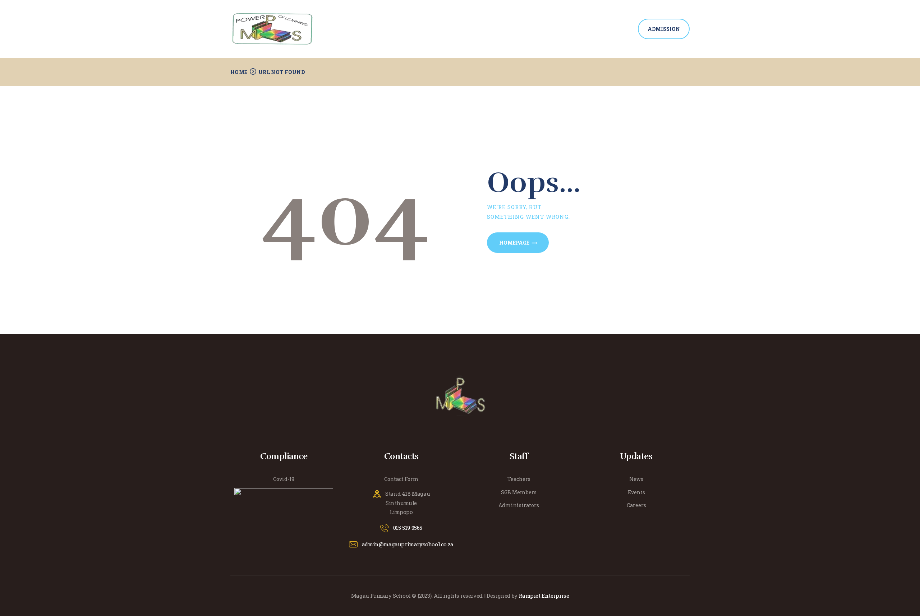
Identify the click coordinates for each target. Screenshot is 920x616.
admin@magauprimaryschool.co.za (408, 544)
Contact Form (401, 479)
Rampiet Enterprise (544, 595)
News (636, 479)
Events (636, 492)
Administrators (518, 505)
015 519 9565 (407, 527)
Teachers (518, 479)
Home (238, 72)
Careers (636, 505)
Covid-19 (283, 479)
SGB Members (519, 492)
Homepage (514, 242)
